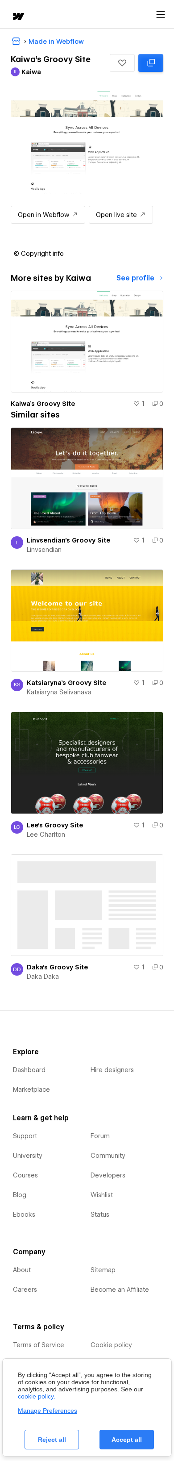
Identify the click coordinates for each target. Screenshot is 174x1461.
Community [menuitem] (108, 1155)
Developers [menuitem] (108, 1175)
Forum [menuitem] (100, 1136)
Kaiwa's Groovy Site (43, 403)
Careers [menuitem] (25, 1289)
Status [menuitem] (100, 1214)
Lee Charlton (46, 834)
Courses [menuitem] (25, 1175)
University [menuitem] (27, 1155)
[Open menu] (160, 14)
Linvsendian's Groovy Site (68, 540)
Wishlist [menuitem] (102, 1194)
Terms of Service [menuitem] (38, 1344)
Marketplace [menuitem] (31, 1089)
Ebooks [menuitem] (24, 1214)
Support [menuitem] (25, 1136)
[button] (122, 63)
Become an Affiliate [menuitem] (120, 1289)
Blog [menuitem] (19, 1194)
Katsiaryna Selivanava (59, 692)
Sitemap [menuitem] (103, 1269)
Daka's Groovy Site (57, 967)
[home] (18, 17)
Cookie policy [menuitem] (111, 1344)
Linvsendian (44, 549)
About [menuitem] (22, 1269)
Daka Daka (43, 976)
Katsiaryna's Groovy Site (66, 682)
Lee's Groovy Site (55, 825)
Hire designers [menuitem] (112, 1069)
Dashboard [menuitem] (29, 1069)
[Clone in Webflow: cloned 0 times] (150, 63)
